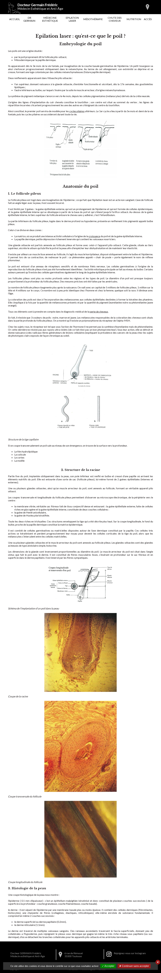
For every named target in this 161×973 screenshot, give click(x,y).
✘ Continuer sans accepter (134, 966)
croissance (94, 236)
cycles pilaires (76, 111)
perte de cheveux (99, 311)
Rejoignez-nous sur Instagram (130, 953)
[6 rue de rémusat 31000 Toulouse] (147, 7)
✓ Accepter (108, 966)
